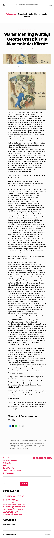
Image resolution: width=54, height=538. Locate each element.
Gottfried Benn (30, 445)
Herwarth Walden (39, 445)
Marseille (18, 508)
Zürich (20, 514)
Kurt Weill (4, 508)
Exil (12, 503)
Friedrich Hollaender (7, 504)
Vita (4, 465)
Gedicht (14, 504)
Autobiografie (10, 495)
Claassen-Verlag (11, 498)
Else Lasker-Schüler (28, 443)
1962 (19, 29)
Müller (22, 508)
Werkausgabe (23, 512)
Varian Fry (12, 511)
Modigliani (22, 446)
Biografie (4, 496)
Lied (8, 508)
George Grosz (23, 445)
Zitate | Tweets (8, 468)
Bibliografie (7, 463)
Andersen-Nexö (24, 440)
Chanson (13, 496)
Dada (17, 498)
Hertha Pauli (5, 506)
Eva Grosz (36, 443)
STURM (17, 448)
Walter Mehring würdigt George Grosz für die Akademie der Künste (27, 39)
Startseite (6, 458)
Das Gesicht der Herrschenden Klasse (28, 442)
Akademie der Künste (15, 440)
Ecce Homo (20, 443)
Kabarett (11, 506)
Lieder (11, 508)
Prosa (34, 29)
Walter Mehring (8, 513)
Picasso (27, 446)
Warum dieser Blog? (10, 460)
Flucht (16, 503)
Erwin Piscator (6, 503)
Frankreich (20, 503)
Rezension (14, 509)
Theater (24, 509)
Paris (25, 508)
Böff (36, 440)
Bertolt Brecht (20, 495)
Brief (8, 496)
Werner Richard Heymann (9, 514)
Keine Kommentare (38, 49)
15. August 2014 (26, 49)
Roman (20, 509)
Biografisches (26, 29)
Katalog (11, 446)
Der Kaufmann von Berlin (9, 499)
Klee (15, 446)
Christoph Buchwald (21, 496)
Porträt (4, 509)
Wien (16, 514)
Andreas (17, 49)
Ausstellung (32, 440)
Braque (39, 440)
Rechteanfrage (8, 473)
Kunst (18, 446)
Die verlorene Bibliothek (9, 501)
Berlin (15, 495)
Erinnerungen (20, 501)
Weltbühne (17, 512)
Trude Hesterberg (6, 511)
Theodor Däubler (24, 448)
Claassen (5, 498)
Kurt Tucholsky (20, 506)
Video (17, 511)
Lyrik (14, 508)
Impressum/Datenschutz (12, 470)
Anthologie (5, 495)
